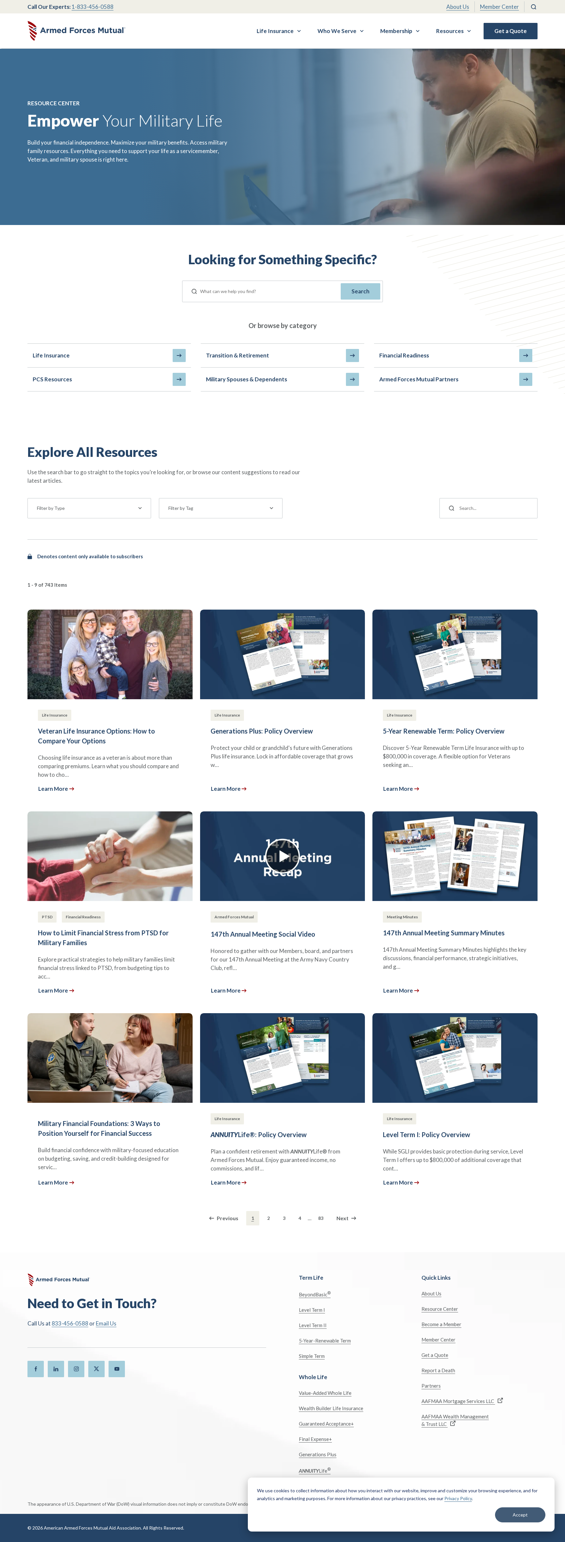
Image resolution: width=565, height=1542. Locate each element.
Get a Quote (510, 30)
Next (342, 1218)
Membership (396, 30)
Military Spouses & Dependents (246, 379)
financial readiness (404, 355)
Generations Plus (317, 1454)
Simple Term (312, 1356)
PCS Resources (52, 379)
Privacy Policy (458, 1498)
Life (315, 1470)
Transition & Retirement (237, 355)
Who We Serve (336, 30)
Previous (227, 1218)
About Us (457, 6)
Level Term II (313, 1325)
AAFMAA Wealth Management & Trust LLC (455, 1420)
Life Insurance (275, 30)
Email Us (106, 1323)
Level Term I (312, 1310)
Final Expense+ (315, 1439)
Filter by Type (51, 508)
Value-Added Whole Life (325, 1393)
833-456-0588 (70, 1323)
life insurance (51, 355)
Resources (450, 30)
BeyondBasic (315, 1294)
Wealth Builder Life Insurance (331, 1408)
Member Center (499, 6)
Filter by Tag (180, 508)
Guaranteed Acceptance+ (326, 1424)
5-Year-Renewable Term (325, 1340)
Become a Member (441, 1324)
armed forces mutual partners (418, 379)
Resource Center (439, 1309)
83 (320, 1218)
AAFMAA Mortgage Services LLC (458, 1401)
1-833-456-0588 (92, 6)
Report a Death (438, 1370)
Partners (431, 1386)
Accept (520, 1514)
